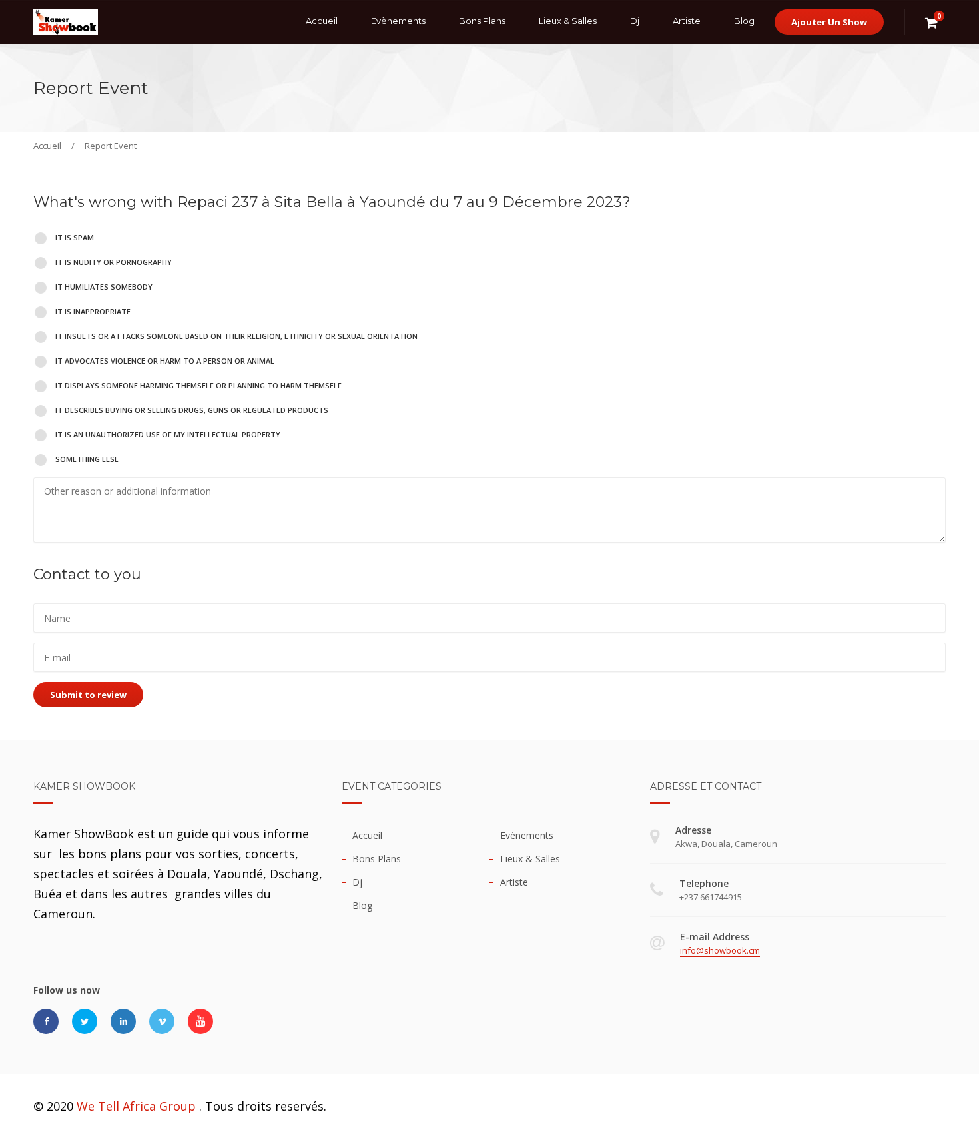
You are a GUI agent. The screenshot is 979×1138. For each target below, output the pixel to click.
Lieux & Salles (568, 20)
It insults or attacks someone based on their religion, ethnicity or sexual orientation (235, 336)
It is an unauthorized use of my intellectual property (166, 434)
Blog (744, 20)
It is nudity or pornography (112, 262)
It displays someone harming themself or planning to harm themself (197, 385)
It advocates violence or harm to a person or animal (163, 361)
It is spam (73, 237)
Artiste (687, 20)
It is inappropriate (92, 311)
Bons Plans (482, 20)
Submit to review (88, 695)
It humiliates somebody (103, 287)
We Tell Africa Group (136, 1106)
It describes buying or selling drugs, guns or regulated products (190, 410)
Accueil (322, 20)
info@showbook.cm (720, 950)
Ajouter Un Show (829, 22)
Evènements (398, 20)
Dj (634, 20)
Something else (86, 459)
